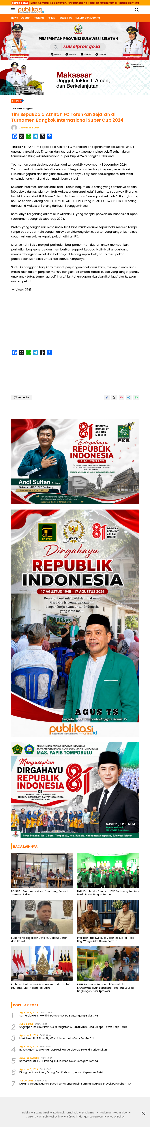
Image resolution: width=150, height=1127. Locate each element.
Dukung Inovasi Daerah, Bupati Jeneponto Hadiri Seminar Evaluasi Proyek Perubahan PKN (75, 1083)
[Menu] (13, 10)
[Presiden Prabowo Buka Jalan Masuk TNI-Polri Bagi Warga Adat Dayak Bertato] (108, 917)
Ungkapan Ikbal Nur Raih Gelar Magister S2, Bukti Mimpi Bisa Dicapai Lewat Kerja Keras (73, 1027)
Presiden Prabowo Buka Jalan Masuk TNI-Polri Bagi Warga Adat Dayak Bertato (105, 939)
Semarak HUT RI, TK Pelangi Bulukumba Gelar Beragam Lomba (58, 1061)
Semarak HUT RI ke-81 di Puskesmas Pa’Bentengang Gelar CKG (58, 1015)
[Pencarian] (137, 10)
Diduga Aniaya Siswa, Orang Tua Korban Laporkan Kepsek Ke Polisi (61, 1072)
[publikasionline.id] (30, 10)
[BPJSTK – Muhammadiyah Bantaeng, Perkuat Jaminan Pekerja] (42, 870)
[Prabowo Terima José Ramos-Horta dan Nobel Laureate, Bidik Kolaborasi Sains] (42, 963)
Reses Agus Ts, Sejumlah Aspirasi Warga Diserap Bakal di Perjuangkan (63, 1049)
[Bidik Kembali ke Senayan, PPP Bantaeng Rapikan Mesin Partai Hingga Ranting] (108, 870)
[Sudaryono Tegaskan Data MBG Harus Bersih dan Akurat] (42, 917)
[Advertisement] (75, 321)
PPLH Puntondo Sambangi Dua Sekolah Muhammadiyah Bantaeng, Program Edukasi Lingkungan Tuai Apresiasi (105, 988)
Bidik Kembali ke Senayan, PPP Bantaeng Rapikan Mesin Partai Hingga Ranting (108, 893)
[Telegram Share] (129, 397)
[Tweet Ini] (114, 397)
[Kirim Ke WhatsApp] (136, 397)
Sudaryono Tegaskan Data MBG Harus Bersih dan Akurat (39, 939)
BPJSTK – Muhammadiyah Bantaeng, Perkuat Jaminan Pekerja (39, 893)
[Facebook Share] (107, 397)
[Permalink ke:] (14, 127)
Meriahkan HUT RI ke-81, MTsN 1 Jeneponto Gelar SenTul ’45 (56, 1038)
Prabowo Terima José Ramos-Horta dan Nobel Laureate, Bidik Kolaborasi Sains (40, 986)
